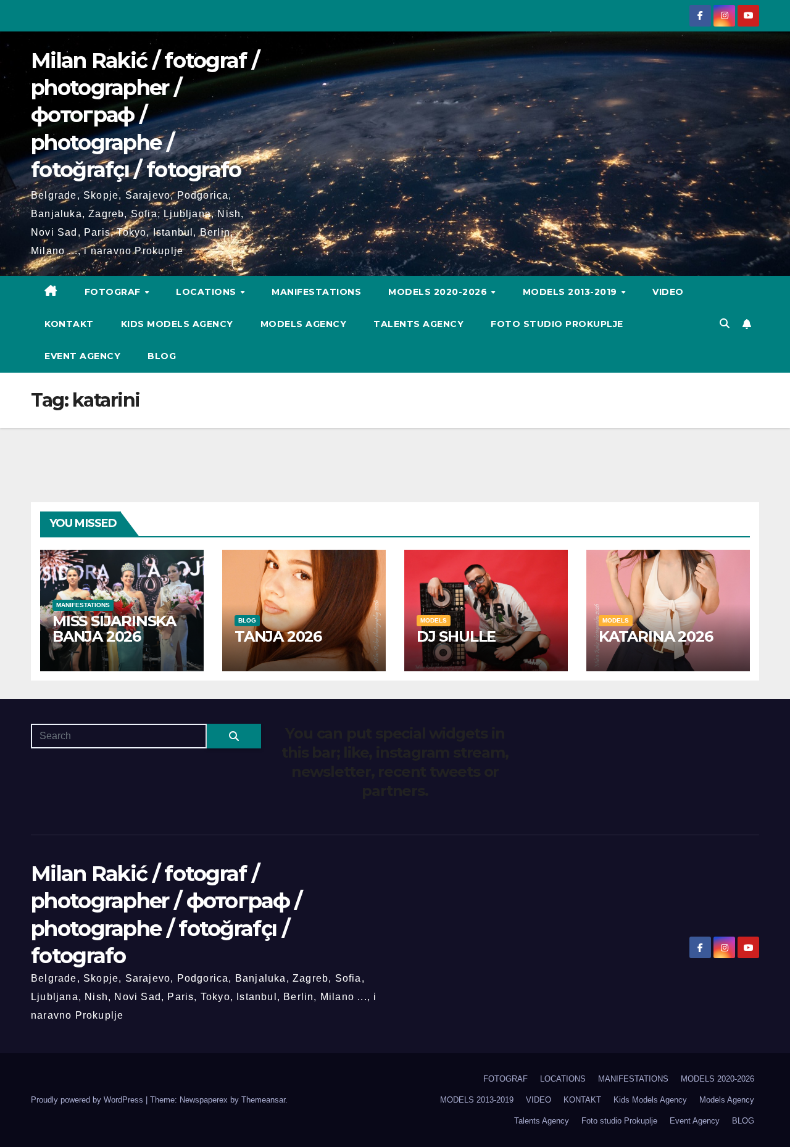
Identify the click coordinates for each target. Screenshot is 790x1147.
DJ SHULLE (456, 636)
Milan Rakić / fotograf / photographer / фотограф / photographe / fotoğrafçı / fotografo (145, 115)
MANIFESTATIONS (316, 291)
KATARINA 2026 (655, 636)
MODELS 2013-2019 (571, 291)
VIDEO (668, 291)
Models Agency (303, 323)
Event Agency (82, 356)
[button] (725, 323)
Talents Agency (418, 323)
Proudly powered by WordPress (88, 1099)
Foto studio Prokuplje (557, 323)
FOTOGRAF (114, 291)
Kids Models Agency (177, 323)
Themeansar (263, 1099)
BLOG (162, 356)
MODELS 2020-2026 (439, 291)
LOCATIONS (207, 291)
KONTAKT (69, 323)
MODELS (433, 620)
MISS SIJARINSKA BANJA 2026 (114, 628)
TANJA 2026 (278, 636)
